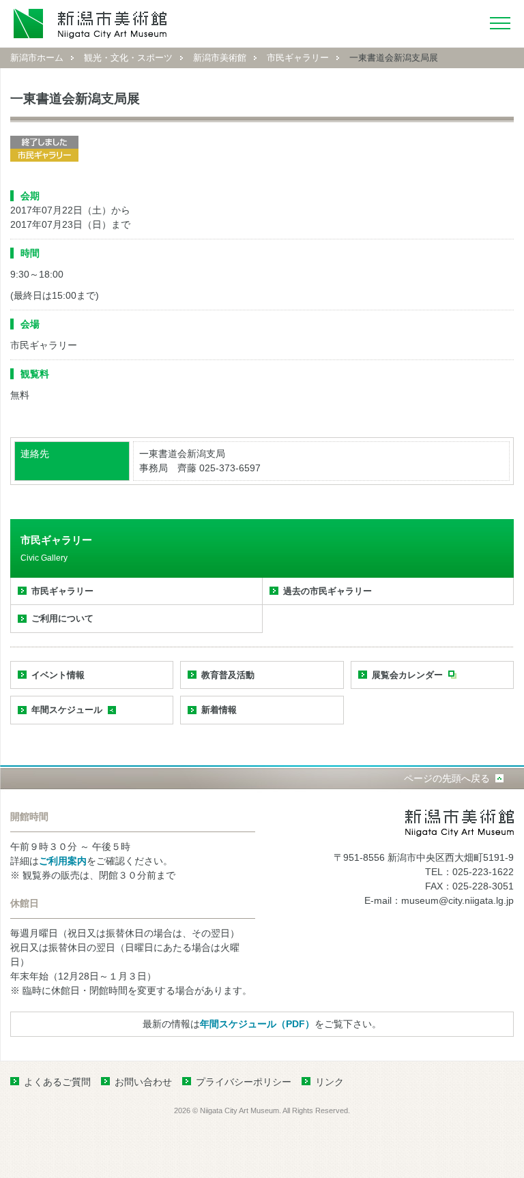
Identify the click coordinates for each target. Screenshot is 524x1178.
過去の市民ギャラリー (327, 591)
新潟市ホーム (36, 58)
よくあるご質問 (57, 1081)
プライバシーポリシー (243, 1081)
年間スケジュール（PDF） (257, 1023)
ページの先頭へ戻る (447, 778)
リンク (329, 1081)
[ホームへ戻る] (90, 23)
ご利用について (62, 618)
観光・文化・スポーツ (128, 58)
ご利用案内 (63, 860)
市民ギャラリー (298, 58)
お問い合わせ (143, 1081)
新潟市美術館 (219, 58)
